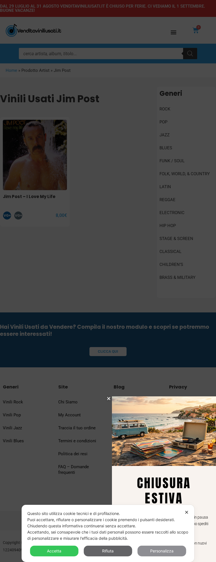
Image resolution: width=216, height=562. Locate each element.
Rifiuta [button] (108, 550)
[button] (109, 398)
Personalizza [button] (162, 550)
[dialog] (108, 533)
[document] (108, 281)
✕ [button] (186, 512)
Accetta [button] (54, 550)
